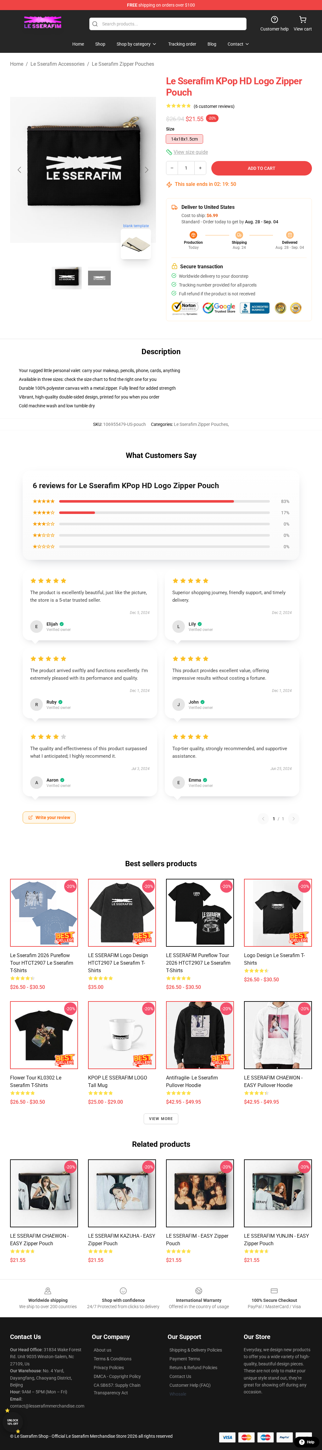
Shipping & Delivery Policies (195, 1349)
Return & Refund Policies (193, 1367)
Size (170, 128)
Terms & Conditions (112, 1358)
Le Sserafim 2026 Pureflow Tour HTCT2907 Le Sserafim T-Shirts (41, 962)
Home (16, 64)
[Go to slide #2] (99, 278)
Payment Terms (184, 1358)
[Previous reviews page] (263, 818)
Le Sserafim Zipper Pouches (123, 64)
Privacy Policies (109, 1367)
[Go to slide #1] (67, 278)
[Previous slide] (19, 169)
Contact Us (180, 1376)
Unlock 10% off (12, 1422)
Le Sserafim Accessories (58, 64)
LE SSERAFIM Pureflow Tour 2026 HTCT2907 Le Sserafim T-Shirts (198, 962)
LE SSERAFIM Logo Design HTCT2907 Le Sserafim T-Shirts (118, 962)
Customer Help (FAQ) (190, 1385)
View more (161, 1119)
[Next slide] (146, 169)
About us (102, 1349)
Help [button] (310, 1442)
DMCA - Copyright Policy (117, 1376)
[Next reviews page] (293, 818)
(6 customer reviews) (214, 106)
